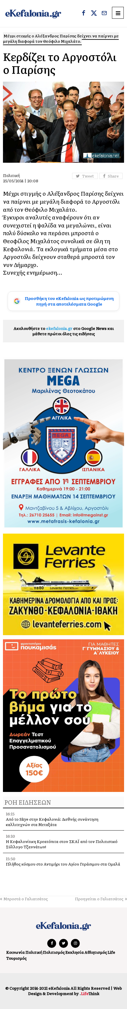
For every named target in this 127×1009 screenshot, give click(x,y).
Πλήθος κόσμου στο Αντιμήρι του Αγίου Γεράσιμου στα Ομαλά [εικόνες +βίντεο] (63, 866)
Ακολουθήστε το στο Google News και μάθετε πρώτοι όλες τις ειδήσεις (64, 330)
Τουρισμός (16, 958)
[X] (94, 13)
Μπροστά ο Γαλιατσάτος (26, 899)
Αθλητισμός (95, 952)
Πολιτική (33, 952)
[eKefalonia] (33, 13)
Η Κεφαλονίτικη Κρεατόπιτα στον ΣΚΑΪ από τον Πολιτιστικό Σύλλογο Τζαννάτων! (62, 844)
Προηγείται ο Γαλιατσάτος (99, 899)
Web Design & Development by (75, 990)
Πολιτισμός (54, 952)
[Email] (104, 13)
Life (111, 952)
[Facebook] (84, 13)
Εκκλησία (74, 952)
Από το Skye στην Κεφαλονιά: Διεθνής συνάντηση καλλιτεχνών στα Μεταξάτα (52, 821)
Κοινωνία (15, 952)
